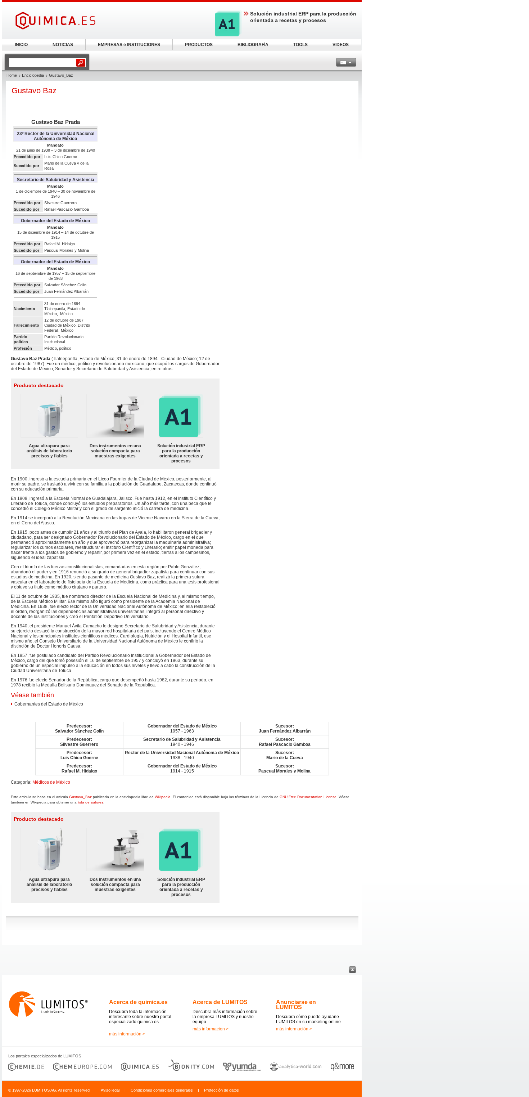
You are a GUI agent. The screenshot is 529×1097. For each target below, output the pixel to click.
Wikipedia (163, 797)
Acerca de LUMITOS (220, 1002)
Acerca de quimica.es (138, 1002)
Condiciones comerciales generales (162, 1090)
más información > (127, 1033)
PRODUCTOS (199, 44)
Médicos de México (51, 782)
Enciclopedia (33, 75)
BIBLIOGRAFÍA (253, 44)
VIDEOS (341, 44)
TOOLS (300, 44)
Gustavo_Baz (80, 797)
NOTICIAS (63, 44)
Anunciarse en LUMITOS (296, 1004)
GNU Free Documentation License (308, 797)
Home (11, 75)
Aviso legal (110, 1090)
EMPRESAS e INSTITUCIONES (129, 44)
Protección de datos (221, 1090)
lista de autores (90, 802)
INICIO (21, 44)
